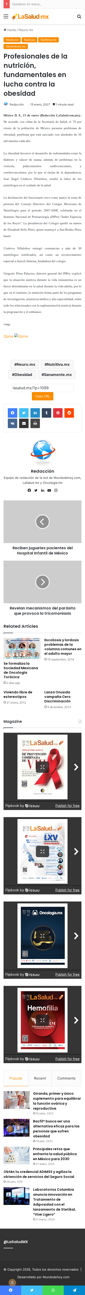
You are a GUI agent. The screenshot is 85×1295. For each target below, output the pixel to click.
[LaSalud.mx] (31, 16)
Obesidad (23, 374)
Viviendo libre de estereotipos (18, 694)
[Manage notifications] (12, 1282)
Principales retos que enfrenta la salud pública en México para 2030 (55, 1154)
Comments (66, 1078)
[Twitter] (24, 413)
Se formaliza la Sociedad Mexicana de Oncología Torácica (21, 670)
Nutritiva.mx (48, 39)
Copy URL (42, 396)
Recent (40, 1078)
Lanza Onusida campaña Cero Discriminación (57, 697)
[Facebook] (12, 413)
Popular (15, 1078)
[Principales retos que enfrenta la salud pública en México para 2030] (17, 1155)
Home (11, 30)
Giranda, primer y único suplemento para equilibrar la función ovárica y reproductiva (57, 1101)
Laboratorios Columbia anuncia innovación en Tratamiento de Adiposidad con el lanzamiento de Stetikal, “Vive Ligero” (54, 1202)
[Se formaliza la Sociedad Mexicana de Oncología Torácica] (22, 648)
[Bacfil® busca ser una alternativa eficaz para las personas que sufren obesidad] (17, 1128)
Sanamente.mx (16, 46)
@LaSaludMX (16, 1241)
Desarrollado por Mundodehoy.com (43, 1277)
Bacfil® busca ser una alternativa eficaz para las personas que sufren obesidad (56, 1129)
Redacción (17, 104)
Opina (9, 336)
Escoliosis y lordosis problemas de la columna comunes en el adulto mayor (62, 647)
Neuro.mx (26, 30)
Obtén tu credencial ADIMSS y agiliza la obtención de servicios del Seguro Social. (39, 1174)
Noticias (29, 39)
